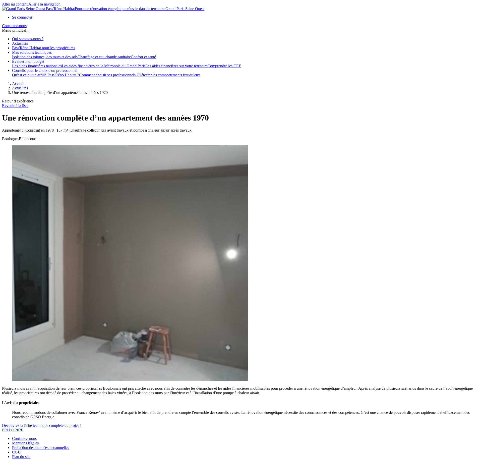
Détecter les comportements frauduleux (169, 75)
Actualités (20, 43)
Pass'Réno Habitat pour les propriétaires (43, 48)
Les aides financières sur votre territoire (176, 66)
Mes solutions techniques (32, 52)
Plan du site (21, 456)
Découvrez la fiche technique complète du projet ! (41, 425)
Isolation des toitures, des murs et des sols (45, 57)
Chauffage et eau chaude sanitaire (104, 57)
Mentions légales (25, 443)
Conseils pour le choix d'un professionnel (44, 70)
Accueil (18, 83)
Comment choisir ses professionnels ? (108, 75)
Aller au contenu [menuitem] (15, 4)
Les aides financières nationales (37, 66)
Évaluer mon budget (28, 61)
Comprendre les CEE (224, 66)
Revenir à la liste (15, 105)
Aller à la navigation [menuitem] (44, 4)
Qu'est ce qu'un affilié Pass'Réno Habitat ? (45, 75)
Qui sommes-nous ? (27, 39)
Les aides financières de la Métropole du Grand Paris (103, 66)
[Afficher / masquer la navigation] (28, 31)
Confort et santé (143, 57)
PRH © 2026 (12, 430)
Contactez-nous (24, 438)
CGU (16, 452)
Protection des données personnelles (40, 447)
